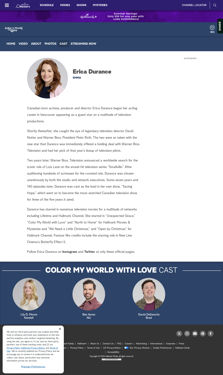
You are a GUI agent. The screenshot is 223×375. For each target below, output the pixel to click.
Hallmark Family (66, 344)
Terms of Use (93, 348)
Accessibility (113, 352)
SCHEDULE (47, 5)
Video (23, 43)
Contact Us (108, 344)
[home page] (22, 5)
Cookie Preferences (162, 348)
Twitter (89, 251)
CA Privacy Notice (112, 348)
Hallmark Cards (182, 348)
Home (11, 43)
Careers (128, 344)
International (156, 344)
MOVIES (65, 5)
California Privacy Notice (33, 348)
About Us (94, 344)
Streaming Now (83, 43)
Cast (63, 43)
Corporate (170, 344)
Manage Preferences (33, 367)
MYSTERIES (100, 5)
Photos (50, 43)
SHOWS (81, 5)
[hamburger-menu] (7, 5)
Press (181, 344)
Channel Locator (194, 5)
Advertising (141, 344)
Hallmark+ (82, 344)
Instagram (69, 251)
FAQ (119, 344)
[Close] (60, 329)
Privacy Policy (76, 348)
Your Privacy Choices (139, 348)
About (36, 43)
